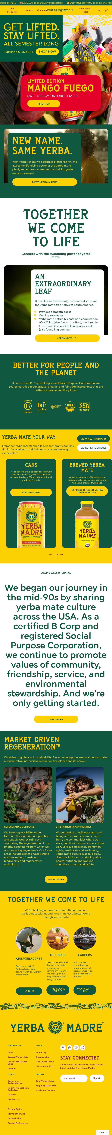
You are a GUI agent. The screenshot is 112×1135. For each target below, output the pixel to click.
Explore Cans (31, 492)
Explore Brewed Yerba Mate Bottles (87, 491)
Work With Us (84, 990)
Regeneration (43, 1057)
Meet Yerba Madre (44, 182)
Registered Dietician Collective (18, 1089)
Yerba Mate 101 (67, 338)
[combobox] (102, 1132)
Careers (12, 1094)
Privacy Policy (15, 1109)
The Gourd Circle (57, 990)
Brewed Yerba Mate (18, 1057)
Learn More (56, 879)
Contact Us (14, 1099)
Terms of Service (16, 1113)
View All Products (93, 438)
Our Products (12, 10)
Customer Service (45, 1090)
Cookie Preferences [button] (18, 1123)
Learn (28, 10)
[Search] (99, 10)
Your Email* (70, 1078)
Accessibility (14, 1118)
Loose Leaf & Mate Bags (17, 1062)
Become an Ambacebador (15, 1082)
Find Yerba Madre (84, 10)
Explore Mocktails (92, 448)
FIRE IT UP (44, 103)
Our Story (56, 719)
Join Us (29, 991)
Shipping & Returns (46, 1085)
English (101, 1132)
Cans (10, 1052)
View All (12, 1068)
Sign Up (97, 1078)
